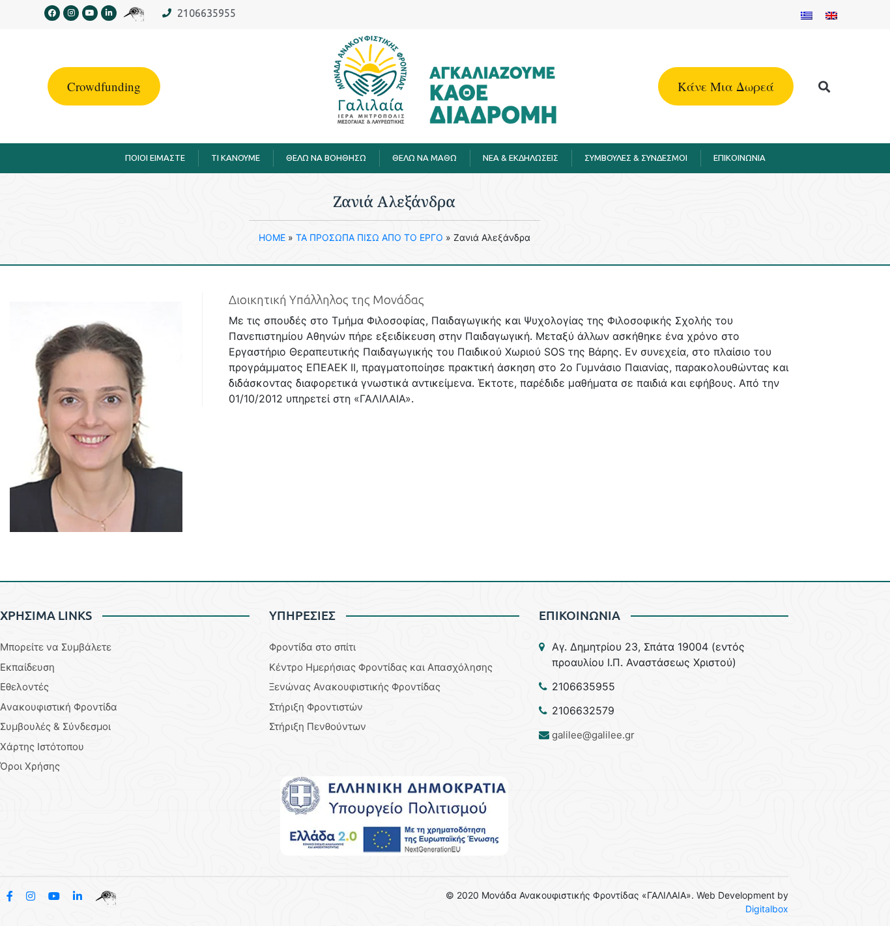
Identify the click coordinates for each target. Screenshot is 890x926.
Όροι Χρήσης (30, 766)
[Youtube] (90, 13)
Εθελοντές (24, 686)
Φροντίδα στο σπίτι (312, 647)
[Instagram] (71, 13)
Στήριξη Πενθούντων (317, 726)
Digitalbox (766, 908)
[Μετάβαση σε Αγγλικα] (831, 14)
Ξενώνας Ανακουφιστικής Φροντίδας (354, 686)
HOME (272, 237)
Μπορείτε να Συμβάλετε (55, 647)
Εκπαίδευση (27, 667)
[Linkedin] (109, 13)
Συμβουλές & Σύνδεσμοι (55, 726)
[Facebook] (52, 13)
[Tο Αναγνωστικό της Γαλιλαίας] (105, 896)
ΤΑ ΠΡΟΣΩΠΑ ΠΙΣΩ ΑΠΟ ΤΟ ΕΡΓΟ (369, 237)
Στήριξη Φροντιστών (316, 707)
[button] (824, 86)
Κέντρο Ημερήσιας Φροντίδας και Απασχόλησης (381, 667)
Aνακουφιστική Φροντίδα (58, 707)
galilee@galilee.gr (593, 735)
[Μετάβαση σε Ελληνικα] (806, 14)
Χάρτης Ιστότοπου (42, 746)
